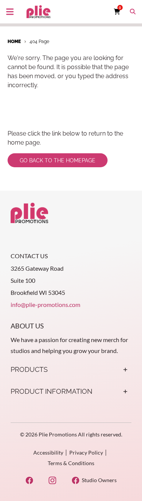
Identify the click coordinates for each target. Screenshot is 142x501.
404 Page (39, 41)
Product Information (51, 391)
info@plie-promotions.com (45, 304)
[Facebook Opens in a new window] (29, 480)
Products (29, 369)
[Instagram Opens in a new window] (52, 480)
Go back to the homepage (57, 160)
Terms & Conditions (71, 463)
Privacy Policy (86, 452)
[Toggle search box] (133, 11)
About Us (27, 326)
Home (14, 41)
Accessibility (48, 452)
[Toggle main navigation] (9, 11)
